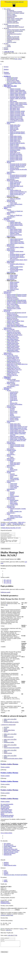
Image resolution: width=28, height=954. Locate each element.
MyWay (9, 390)
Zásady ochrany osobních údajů (14, 18)
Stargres (9, 455)
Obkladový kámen (14, 233)
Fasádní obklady (11, 221)
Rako (8, 490)
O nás (5, 870)
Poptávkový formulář (12, 21)
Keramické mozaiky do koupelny (18, 164)
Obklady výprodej (11, 379)
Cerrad (8, 422)
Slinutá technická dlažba (13, 180)
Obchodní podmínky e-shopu (11, 852)
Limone (9, 482)
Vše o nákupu (7, 8)
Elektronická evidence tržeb (10, 849)
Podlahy (12, 494)
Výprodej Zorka (14, 504)
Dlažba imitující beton (12, 336)
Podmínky (9, 40)
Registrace (6, 864)
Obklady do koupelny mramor (17, 111)
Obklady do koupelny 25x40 (17, 112)
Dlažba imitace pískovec (16, 138)
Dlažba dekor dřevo (15, 464)
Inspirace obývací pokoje (13, 330)
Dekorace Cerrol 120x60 (16, 517)
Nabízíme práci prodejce (13, 25)
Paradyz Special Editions (16, 404)
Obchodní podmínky (12, 15)
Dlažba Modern (11, 325)
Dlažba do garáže (14, 129)
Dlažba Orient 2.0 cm (12, 365)
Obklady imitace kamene (16, 223)
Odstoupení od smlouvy (9, 853)
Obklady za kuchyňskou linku (17, 90)
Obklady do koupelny (15, 88)
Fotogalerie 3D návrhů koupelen (15, 31)
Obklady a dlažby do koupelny (17, 94)
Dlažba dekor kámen (15, 462)
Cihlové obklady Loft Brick (17, 241)
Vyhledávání (4, 57)
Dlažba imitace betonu (15, 425)
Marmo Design (13, 469)
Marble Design (13, 393)
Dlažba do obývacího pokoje (14, 333)
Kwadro (9, 472)
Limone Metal (13, 487)
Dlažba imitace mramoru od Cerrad (18, 426)
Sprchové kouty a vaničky (13, 307)
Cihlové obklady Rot (15, 240)
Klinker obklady (11, 250)
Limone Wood (13, 483)
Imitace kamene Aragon (16, 229)
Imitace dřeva (13, 501)
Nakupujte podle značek (13, 22)
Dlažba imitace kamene (15, 136)
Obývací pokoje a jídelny (13, 80)
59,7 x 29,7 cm (7, 580)
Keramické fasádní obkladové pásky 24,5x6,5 (17, 257)
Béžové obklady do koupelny (17, 107)
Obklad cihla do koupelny (16, 118)
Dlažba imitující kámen (12, 344)
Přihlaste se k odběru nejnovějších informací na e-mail (14, 908)
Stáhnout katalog (5, 901)
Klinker (12, 414)
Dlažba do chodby (14, 144)
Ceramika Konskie (11, 450)
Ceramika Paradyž (11, 407)
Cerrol (8, 514)
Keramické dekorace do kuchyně (18, 176)
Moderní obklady (14, 500)
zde (7, 605)
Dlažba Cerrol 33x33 (15, 515)
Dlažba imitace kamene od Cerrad (18, 428)
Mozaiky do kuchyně (12, 318)
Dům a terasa (10, 83)
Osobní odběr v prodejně (10, 846)
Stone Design (13, 394)
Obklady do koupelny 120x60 (17, 115)
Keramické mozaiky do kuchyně (18, 165)
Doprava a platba (11, 14)
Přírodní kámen (10, 246)
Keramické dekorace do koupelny (18, 175)
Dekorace (9, 173)
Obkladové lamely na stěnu (16, 119)
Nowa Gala (10, 467)
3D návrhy (6, 28)
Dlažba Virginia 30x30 (15, 182)
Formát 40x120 (14, 400)
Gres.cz (22, 928)
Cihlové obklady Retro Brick (17, 243)
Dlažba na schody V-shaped (17, 436)
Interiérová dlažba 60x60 (16, 159)
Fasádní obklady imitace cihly (17, 430)
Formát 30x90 (13, 398)
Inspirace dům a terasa (12, 355)
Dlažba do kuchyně (15, 126)
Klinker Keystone (14, 289)
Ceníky (8, 45)
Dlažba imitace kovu (15, 140)
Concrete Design (14, 392)
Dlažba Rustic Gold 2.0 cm (13, 368)
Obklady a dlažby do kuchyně (17, 95)
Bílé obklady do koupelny (16, 105)
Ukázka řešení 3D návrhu (13, 39)
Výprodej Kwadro (14, 479)
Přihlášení (6, 862)
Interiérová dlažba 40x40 (16, 158)
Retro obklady (13, 101)
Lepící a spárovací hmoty (16, 204)
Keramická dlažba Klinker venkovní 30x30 (16, 267)
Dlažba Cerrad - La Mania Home (18, 439)
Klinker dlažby (10, 262)
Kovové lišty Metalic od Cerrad (17, 440)
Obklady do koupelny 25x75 (17, 444)
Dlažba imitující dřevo (12, 341)
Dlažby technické (14, 478)
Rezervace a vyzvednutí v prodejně (15, 13)
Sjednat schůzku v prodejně (13, 20)
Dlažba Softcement (11, 326)
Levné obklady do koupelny (17, 120)
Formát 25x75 (13, 397)
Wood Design (13, 396)
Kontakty (6, 49)
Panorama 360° (10, 32)
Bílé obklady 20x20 (15, 108)
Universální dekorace (15, 417)
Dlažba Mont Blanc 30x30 (16, 186)
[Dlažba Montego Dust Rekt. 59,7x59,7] (11, 527)
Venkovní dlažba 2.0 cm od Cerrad (18, 429)
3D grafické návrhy (8, 845)
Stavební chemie (11, 201)
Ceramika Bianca (11, 443)
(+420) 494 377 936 (12, 935)
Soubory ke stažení (11, 42)
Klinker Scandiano (14, 282)
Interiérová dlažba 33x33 (16, 157)
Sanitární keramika (11, 301)
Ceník (8, 35)
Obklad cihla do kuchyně (16, 116)
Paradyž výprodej (14, 419)
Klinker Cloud (13, 276)
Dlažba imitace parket (15, 141)
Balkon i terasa (13, 412)
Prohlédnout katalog (5, 903)
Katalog (9, 46)
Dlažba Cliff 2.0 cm (12, 373)
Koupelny (9, 77)
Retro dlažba (13, 130)
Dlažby (8, 123)
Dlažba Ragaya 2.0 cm (12, 371)
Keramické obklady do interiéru (18, 97)
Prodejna (6, 47)
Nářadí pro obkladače (15, 198)
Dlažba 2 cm (10, 189)
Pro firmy (6, 43)
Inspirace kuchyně (11, 312)
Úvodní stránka (13, 522)
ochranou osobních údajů (7, 915)
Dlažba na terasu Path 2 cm (16, 194)
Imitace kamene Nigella (16, 232)
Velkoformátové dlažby (12, 350)
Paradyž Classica (14, 418)
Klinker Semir (13, 278)
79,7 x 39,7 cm (7, 581)
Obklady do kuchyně (12, 314)
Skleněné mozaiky (14, 168)
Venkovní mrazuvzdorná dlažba (18, 148)
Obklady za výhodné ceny (16, 211)
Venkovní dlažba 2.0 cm (13, 358)
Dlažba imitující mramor (13, 347)
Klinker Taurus (13, 284)
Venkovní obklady (14, 496)
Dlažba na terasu (14, 127)
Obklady (9, 87)
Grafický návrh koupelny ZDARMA (16, 29)
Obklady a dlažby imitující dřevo (18, 91)
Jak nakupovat (10, 10)
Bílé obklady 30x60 (15, 109)
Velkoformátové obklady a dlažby (18, 93)
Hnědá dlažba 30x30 (15, 152)
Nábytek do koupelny (12, 297)
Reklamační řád (11, 17)
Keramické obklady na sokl (16, 255)
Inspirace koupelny (11, 294)
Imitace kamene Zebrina (16, 234)
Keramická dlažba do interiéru (17, 143)
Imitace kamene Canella (16, 230)
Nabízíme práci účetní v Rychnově (15, 27)
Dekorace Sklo (13, 403)
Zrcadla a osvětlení (11, 303)
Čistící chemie (13, 202)
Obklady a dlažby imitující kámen (18, 102)
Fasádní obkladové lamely (16, 225)
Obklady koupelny (11, 296)
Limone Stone (13, 485)
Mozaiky (9, 162)
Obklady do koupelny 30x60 (17, 113)
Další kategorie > (8, 84)
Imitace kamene (14, 503)
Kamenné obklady (11, 227)
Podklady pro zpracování (13, 36)
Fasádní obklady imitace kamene (18, 432)
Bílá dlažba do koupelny (16, 154)
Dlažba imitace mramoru (16, 137)
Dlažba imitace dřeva (15, 125)
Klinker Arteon (13, 283)
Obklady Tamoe (11, 321)
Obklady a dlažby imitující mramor (18, 104)
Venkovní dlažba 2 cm (15, 190)
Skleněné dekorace (14, 177)
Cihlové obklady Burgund (16, 239)
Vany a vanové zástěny (12, 304)
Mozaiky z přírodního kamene (17, 166)
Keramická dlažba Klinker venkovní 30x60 (16, 270)
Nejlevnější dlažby (14, 385)
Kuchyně (9, 79)
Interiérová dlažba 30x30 (16, 155)
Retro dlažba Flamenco (12, 339)
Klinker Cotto (13, 287)
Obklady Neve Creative (13, 322)
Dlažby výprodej (11, 383)
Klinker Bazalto (14, 286)
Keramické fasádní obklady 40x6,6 (18, 259)
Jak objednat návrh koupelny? (14, 34)
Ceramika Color (11, 507)
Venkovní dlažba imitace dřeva (17, 147)
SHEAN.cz (9, 930)
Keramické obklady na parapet (17, 254)
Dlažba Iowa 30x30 (15, 184)
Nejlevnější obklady (15, 380)
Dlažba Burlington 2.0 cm (13, 361)
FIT (11, 401)
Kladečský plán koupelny (13, 38)
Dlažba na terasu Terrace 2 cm (17, 193)
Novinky (6, 24)
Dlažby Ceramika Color (16, 511)
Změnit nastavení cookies (10, 865)
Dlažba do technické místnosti (17, 132)
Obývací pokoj (13, 411)
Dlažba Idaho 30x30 (15, 183)
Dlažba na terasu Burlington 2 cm (18, 191)
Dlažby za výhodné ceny (16, 215)
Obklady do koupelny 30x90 (17, 446)
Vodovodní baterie (11, 300)
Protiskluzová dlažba (15, 150)
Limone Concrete (14, 486)
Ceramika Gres (10, 460)
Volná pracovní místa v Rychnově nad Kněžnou (15, 874)
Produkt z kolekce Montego (9, 764)
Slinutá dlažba (13, 151)
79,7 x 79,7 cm (7, 582)
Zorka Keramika (11, 499)
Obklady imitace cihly (15, 222)
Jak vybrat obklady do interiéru (14, 11)
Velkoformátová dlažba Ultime (17, 437)
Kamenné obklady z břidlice (17, 247)
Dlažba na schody (14, 145)
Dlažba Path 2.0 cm (11, 364)
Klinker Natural (14, 275)
